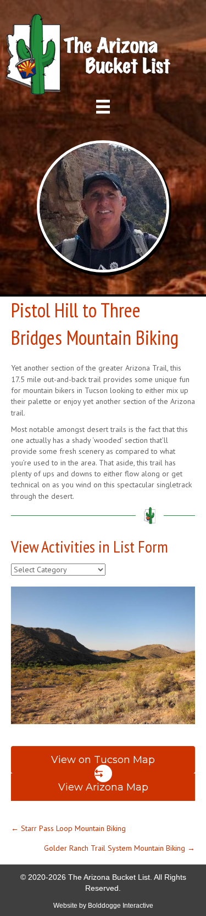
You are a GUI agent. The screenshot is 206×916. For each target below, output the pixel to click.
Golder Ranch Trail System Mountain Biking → (119, 848)
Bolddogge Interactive (120, 905)
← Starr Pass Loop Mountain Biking (68, 828)
